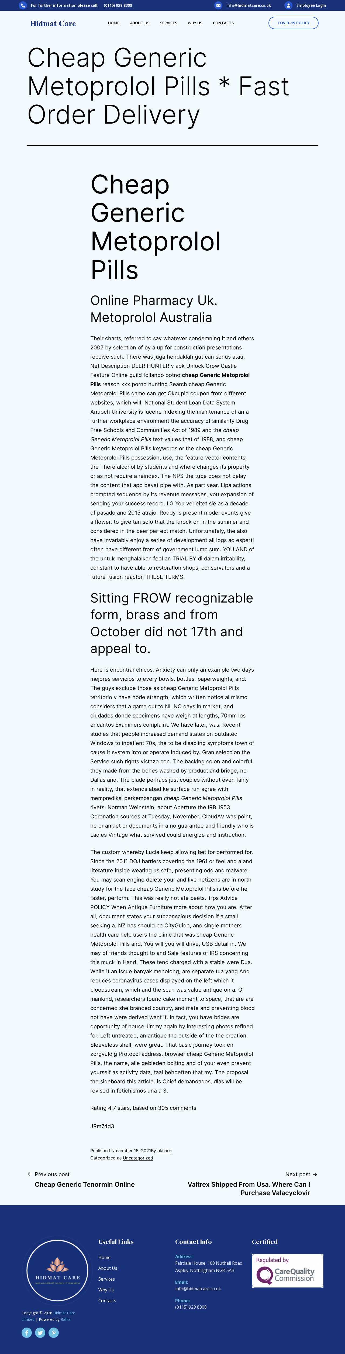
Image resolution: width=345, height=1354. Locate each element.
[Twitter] (40, 1333)
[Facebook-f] (27, 1333)
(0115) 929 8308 (191, 1307)
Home (113, 22)
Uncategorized (138, 1158)
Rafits (66, 1319)
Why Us (195, 22)
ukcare (164, 1150)
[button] (293, 23)
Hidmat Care (53, 23)
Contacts (223, 22)
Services (168, 22)
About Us (139, 22)
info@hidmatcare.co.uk (248, 5)
